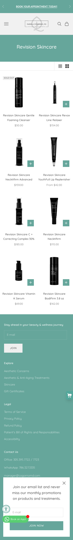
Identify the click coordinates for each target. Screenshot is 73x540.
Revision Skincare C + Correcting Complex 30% (18, 236)
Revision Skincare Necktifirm (54, 236)
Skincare (9, 384)
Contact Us (11, 451)
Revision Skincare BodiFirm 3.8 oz (54, 296)
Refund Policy (13, 425)
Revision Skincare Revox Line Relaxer (54, 117)
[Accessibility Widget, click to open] (6, 509)
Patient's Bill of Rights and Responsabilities (32, 432)
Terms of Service (15, 412)
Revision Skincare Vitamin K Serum (18, 296)
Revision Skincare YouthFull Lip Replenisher (54, 177)
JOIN (13, 348)
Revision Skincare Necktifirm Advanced (18, 177)
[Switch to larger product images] (60, 66)
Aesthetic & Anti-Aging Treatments (26, 378)
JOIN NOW (36, 525)
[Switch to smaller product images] (67, 66)
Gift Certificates (14, 391)
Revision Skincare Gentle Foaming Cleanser (18, 117)
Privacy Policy (13, 418)
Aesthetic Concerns (16, 371)
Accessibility (12, 439)
